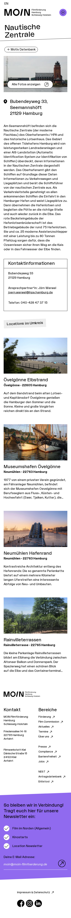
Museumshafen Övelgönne (32, 467)
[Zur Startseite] (35, 694)
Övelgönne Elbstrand (26, 380)
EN (6, 3)
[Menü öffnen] (63, 12)
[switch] (27, 828)
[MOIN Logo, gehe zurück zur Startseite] (31, 12)
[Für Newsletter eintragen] (61, 863)
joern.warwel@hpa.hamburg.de (30, 292)
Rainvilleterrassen (22, 640)
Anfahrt (8, 739)
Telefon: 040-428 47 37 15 (28, 302)
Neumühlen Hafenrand (28, 553)
